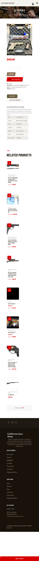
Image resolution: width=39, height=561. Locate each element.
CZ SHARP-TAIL (11, 395)
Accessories (10, 454)
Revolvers (9, 360)
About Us (9, 486)
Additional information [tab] (15, 100)
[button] (29, 26)
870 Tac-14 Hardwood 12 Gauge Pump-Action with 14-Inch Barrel (13, 180)
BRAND (9, 302)
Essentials (9, 463)
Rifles (9, 270)
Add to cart (11, 168)
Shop (15, 15)
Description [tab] (12, 96)
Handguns (18, 87)
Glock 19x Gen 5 (11, 303)
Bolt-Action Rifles (11, 269)
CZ (13, 85)
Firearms (16, 85)
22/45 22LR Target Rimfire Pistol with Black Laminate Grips (12, 242)
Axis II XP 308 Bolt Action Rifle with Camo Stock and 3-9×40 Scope (12, 275)
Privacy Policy (10, 466)
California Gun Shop (18, 526)
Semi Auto (26, 85)
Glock (11, 302)
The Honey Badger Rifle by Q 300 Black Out (13, 210)
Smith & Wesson (13, 330)
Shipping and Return (12, 472)
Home (10, 15)
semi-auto (23, 87)
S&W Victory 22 (11, 332)
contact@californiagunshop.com (15, 516)
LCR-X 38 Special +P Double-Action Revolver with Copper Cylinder (12, 364)
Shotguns (13, 176)
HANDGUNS (21, 85)
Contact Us (10, 469)
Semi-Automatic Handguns (12, 238)
